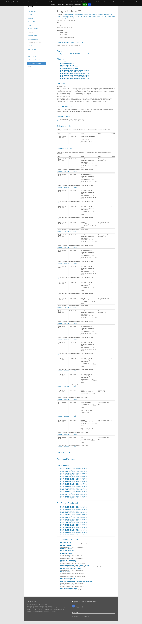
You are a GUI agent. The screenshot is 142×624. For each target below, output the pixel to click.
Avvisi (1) (30, 18)
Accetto (85, 4)
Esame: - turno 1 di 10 (73, 468)
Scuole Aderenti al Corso (34, 63)
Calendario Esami (32, 46)
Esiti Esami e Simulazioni (34, 60)
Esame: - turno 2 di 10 (73, 470)
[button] (80, 54)
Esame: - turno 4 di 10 (73, 473)
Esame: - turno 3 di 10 (73, 471)
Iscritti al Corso (32, 49)
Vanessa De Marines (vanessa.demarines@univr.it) (98, 14)
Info (89, 4)
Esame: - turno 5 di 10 (73, 476)
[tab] (87, 54)
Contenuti (30, 25)
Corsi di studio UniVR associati (36, 15)
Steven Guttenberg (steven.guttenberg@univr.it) (90, 16)
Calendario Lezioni (33, 39)
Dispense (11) (31, 22)
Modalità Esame (32, 35)
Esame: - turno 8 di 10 (73, 481)
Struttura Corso (32, 11)
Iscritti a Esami (32, 56)
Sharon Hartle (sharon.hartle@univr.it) (72, 14)
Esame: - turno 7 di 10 (73, 480)
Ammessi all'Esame (33, 53)
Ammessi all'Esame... (66, 459)
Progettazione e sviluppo (80, 616)
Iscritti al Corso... (64, 452)
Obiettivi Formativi (33, 28)
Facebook (79, 607)
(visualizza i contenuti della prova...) (67, 171)
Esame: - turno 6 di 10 (73, 478)
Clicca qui (59, 121)
